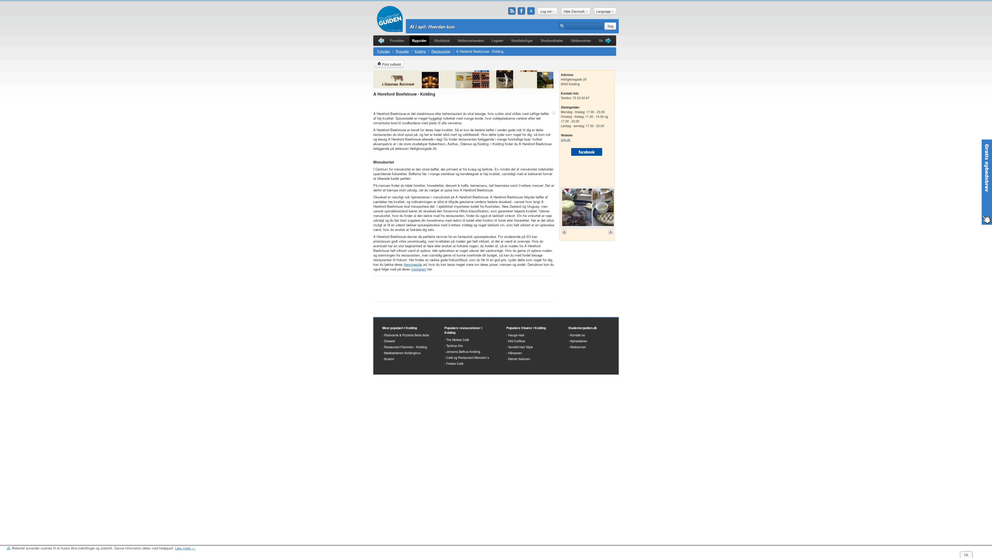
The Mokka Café (457, 339)
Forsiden (397, 40)
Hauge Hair (516, 335)
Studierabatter (552, 40)
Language (604, 11)
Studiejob (442, 40)
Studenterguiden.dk (582, 328)
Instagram (418, 269)
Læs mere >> (185, 548)
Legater (497, 40)
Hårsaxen (515, 353)
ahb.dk (565, 139)
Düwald (389, 341)
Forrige (564, 232)
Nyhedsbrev (578, 341)
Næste (611, 232)
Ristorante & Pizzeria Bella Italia (406, 335)
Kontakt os (577, 335)
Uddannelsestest (471, 40)
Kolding (420, 51)
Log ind (546, 11)
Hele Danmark (575, 11)
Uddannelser (581, 40)
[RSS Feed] (512, 11)
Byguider (419, 40)
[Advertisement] (463, 104)
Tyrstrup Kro (454, 345)
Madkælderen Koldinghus (402, 353)
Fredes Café (454, 363)
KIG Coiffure (516, 341)
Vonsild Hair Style (520, 347)
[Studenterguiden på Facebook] (521, 11)
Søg (610, 26)
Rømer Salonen (519, 359)
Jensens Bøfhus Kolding (463, 351)
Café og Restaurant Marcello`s (467, 357)
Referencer (578, 347)
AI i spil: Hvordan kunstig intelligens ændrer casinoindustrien (473, 27)
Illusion (389, 359)
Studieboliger (522, 40)
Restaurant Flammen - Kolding (405, 347)
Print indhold (391, 64)
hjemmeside (413, 264)
